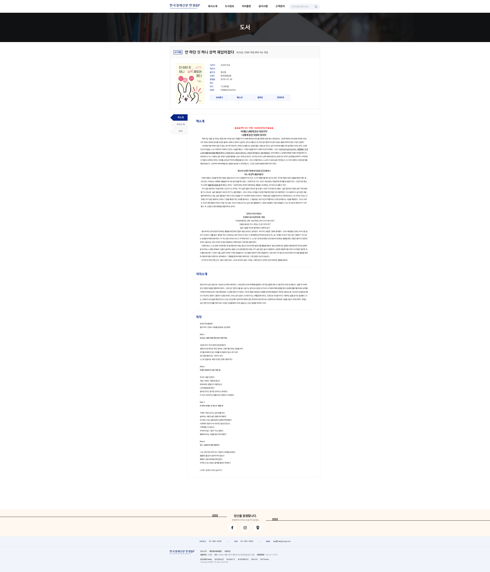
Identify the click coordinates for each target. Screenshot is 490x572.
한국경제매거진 (243, 559)
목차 (181, 131)
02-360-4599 (247, 541)
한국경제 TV (230, 559)
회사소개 (212, 6)
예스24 (240, 97)
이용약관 (227, 551)
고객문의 (280, 6)
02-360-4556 (215, 541)
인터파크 (280, 97)
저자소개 (180, 124)
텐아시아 (254, 559)
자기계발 (177, 52)
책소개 (180, 117)
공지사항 (263, 6)
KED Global (264, 559)
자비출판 (246, 6)
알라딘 (260, 97)
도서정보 (229, 6)
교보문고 (219, 97)
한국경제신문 (219, 559)
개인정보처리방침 (215, 551)
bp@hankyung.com (282, 541)
